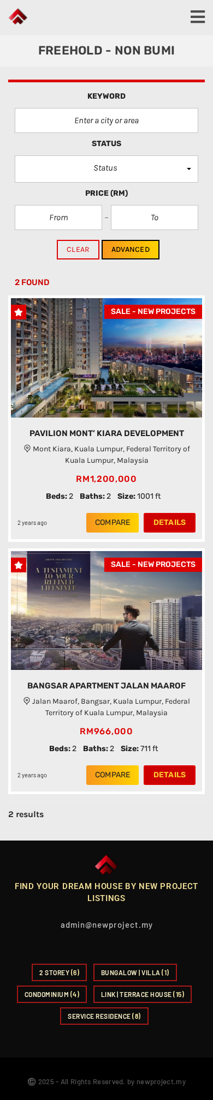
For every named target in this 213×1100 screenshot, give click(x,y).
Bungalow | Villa (135, 972)
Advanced (130, 249)
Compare (112, 522)
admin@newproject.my (107, 924)
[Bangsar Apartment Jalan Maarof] (106, 610)
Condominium (52, 994)
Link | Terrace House (143, 994)
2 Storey (59, 972)
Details (169, 522)
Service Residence (104, 1016)
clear (78, 249)
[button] (106, 169)
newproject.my (161, 1081)
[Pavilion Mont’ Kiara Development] (106, 358)
